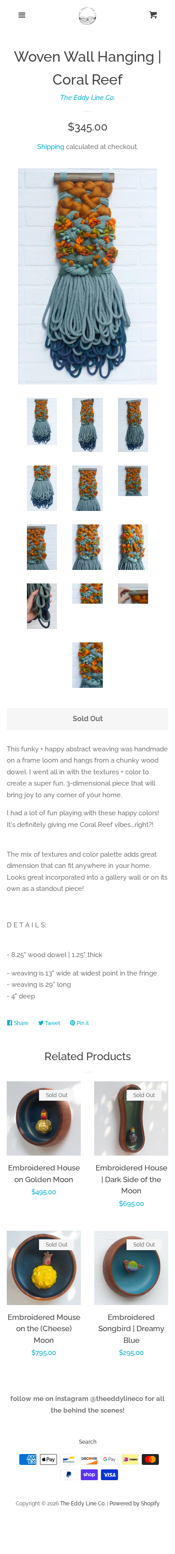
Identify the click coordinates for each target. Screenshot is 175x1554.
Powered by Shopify (134, 1503)
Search (87, 1442)
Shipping (50, 147)
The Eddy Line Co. (87, 98)
